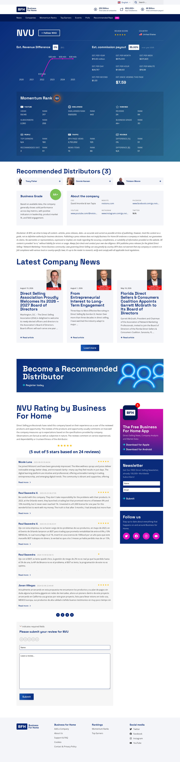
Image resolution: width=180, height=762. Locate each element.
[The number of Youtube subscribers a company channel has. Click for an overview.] (30, 121)
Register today (35, 385)
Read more (23, 482)
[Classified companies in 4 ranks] (126, 121)
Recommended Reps (103, 17)
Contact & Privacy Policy (65, 746)
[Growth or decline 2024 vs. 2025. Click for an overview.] (126, 140)
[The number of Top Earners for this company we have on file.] (30, 140)
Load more (90, 347)
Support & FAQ (61, 737)
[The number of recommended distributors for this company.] (30, 149)
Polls (87, 17)
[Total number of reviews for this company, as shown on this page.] (126, 112)
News (19, 17)
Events (78, 17)
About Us (58, 733)
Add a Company (61, 729)
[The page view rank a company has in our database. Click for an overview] (100, 140)
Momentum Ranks (48, 17)
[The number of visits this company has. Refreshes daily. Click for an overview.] (78, 140)
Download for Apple (137, 444)
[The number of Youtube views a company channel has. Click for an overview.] (30, 112)
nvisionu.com (108, 203)
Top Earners (65, 17)
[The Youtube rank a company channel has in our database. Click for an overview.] (52, 112)
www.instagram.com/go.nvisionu (115, 213)
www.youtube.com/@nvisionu (84, 213)
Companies (30, 17)
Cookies (57, 742)
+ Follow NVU (49, 32)
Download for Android (139, 449)
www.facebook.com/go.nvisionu (146, 203)
